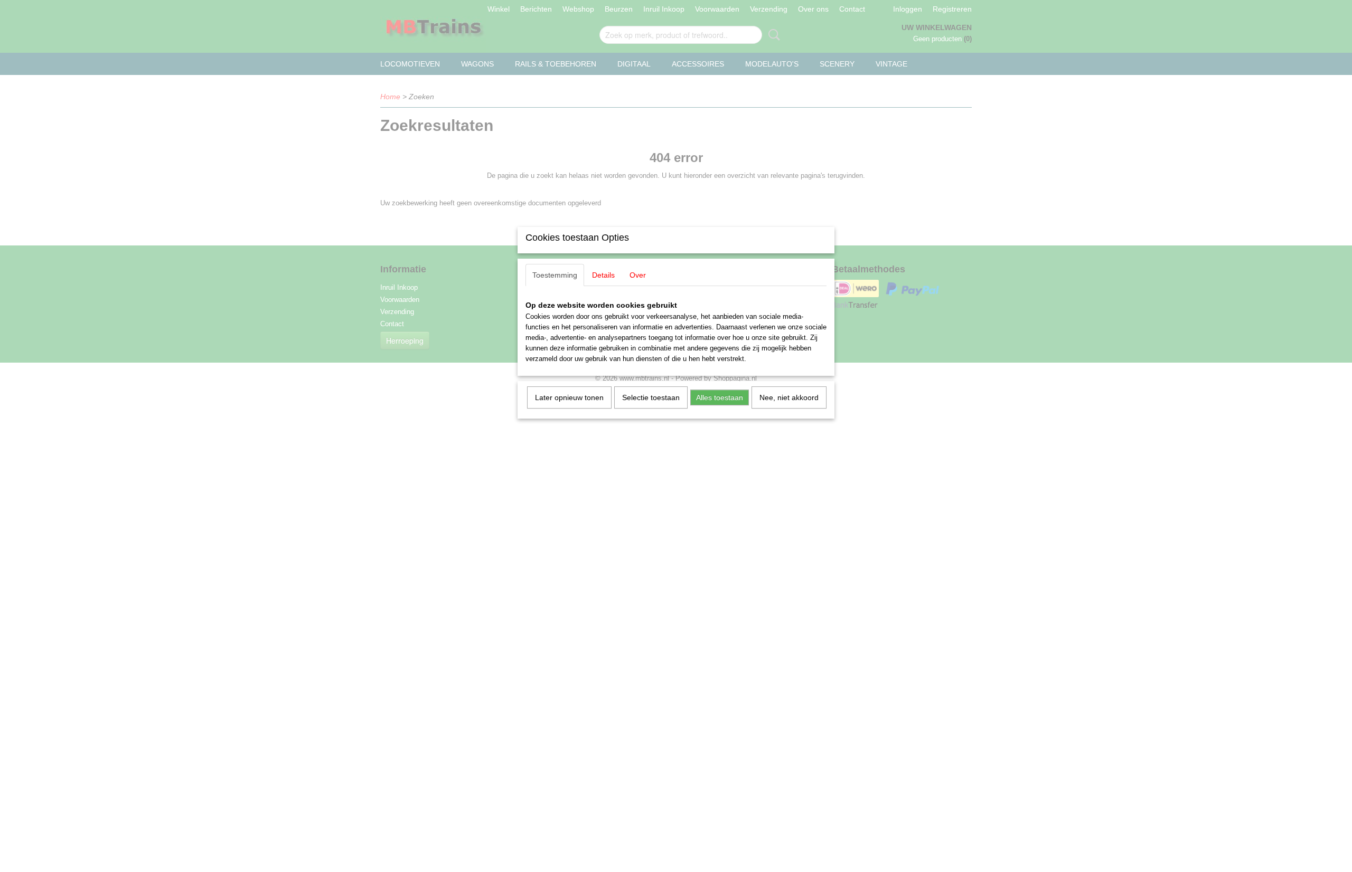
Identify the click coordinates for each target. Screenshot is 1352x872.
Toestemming (554, 275)
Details (603, 275)
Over (638, 275)
